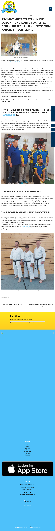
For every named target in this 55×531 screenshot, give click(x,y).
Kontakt (39, 526)
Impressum (13, 526)
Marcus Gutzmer (25, 226)
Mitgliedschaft (27, 451)
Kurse (27, 446)
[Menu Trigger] (50, 9)
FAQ (44, 526)
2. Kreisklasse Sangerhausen (25, 200)
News (12, 297)
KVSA (36, 217)
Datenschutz (20, 526)
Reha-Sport (27, 448)
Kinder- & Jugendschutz (30, 526)
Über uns (27, 455)
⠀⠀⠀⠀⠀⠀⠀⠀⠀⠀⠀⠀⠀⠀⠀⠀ (27, 507)
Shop (27, 450)
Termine (27, 453)
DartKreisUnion (8, 115)
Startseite (3, 15)
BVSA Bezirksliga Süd (15, 62)
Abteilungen (27, 445)
